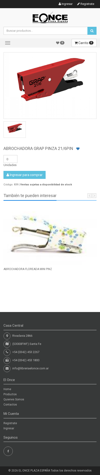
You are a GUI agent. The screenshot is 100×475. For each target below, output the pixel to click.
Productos (10, 394)
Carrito (85, 43)
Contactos (10, 404)
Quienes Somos (13, 399)
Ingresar (67, 4)
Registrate (87, 4)
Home (7, 389)
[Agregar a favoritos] (78, 149)
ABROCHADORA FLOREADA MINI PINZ (27, 269)
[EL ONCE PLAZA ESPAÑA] (50, 17)
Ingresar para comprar (26, 175)
